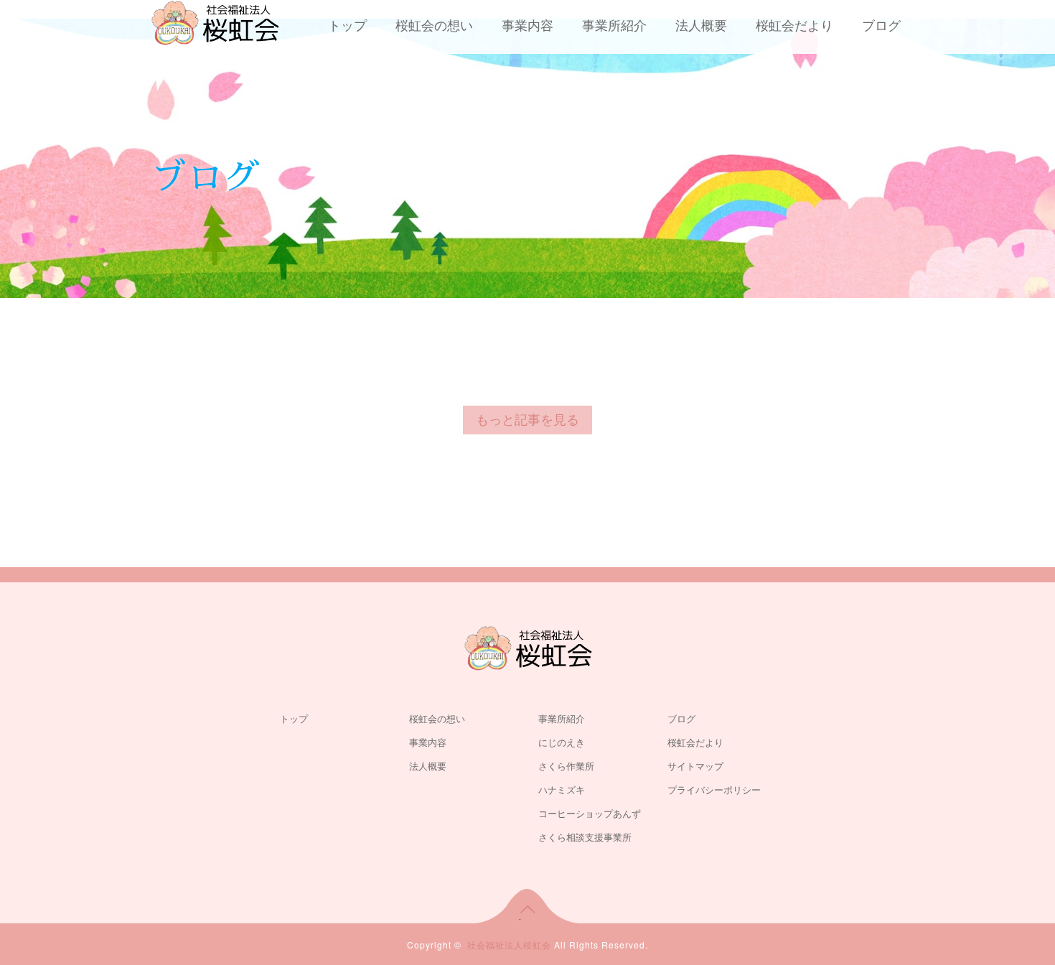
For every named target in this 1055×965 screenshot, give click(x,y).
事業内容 (527, 26)
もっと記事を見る (527, 420)
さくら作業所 (566, 766)
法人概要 (701, 26)
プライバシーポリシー (714, 790)
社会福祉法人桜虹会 (509, 944)
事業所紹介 (614, 26)
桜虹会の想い (434, 26)
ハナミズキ (561, 790)
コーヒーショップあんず (589, 813)
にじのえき (561, 742)
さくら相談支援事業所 (585, 837)
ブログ (881, 26)
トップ (347, 26)
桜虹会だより (794, 26)
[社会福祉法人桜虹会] (215, 21)
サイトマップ (695, 766)
